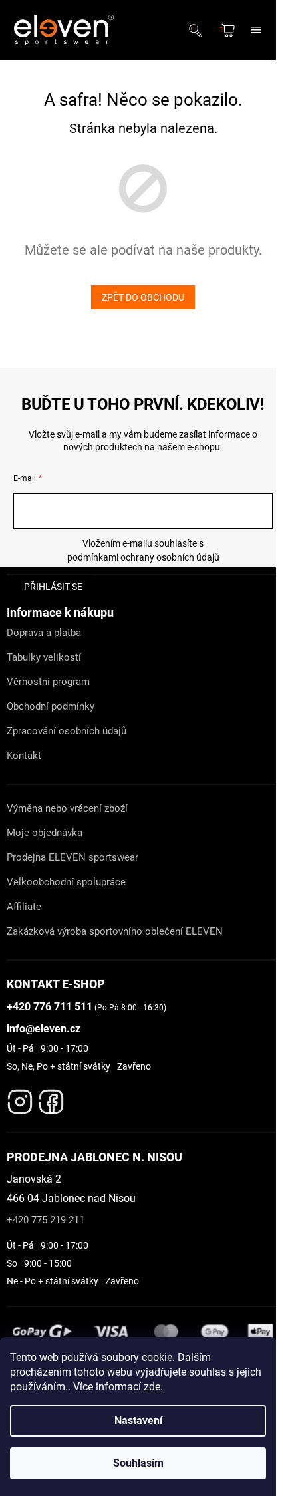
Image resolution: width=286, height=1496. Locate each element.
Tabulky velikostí (44, 657)
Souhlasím (138, 1463)
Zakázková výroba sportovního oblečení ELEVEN (115, 931)
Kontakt (24, 756)
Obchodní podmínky (50, 706)
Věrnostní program (48, 682)
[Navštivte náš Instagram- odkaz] (20, 1098)
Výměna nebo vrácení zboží (67, 808)
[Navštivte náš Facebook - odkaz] (51, 1098)
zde (152, 1386)
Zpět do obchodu (143, 297)
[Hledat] (199, 30)
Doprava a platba (44, 633)
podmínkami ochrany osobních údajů (143, 557)
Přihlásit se (53, 586)
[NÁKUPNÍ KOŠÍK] (228, 30)
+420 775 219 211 (45, 1220)
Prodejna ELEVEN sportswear (72, 857)
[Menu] (256, 30)
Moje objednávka (44, 833)
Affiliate (24, 907)
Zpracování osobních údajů (66, 731)
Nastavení (138, 1420)
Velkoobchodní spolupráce (66, 882)
